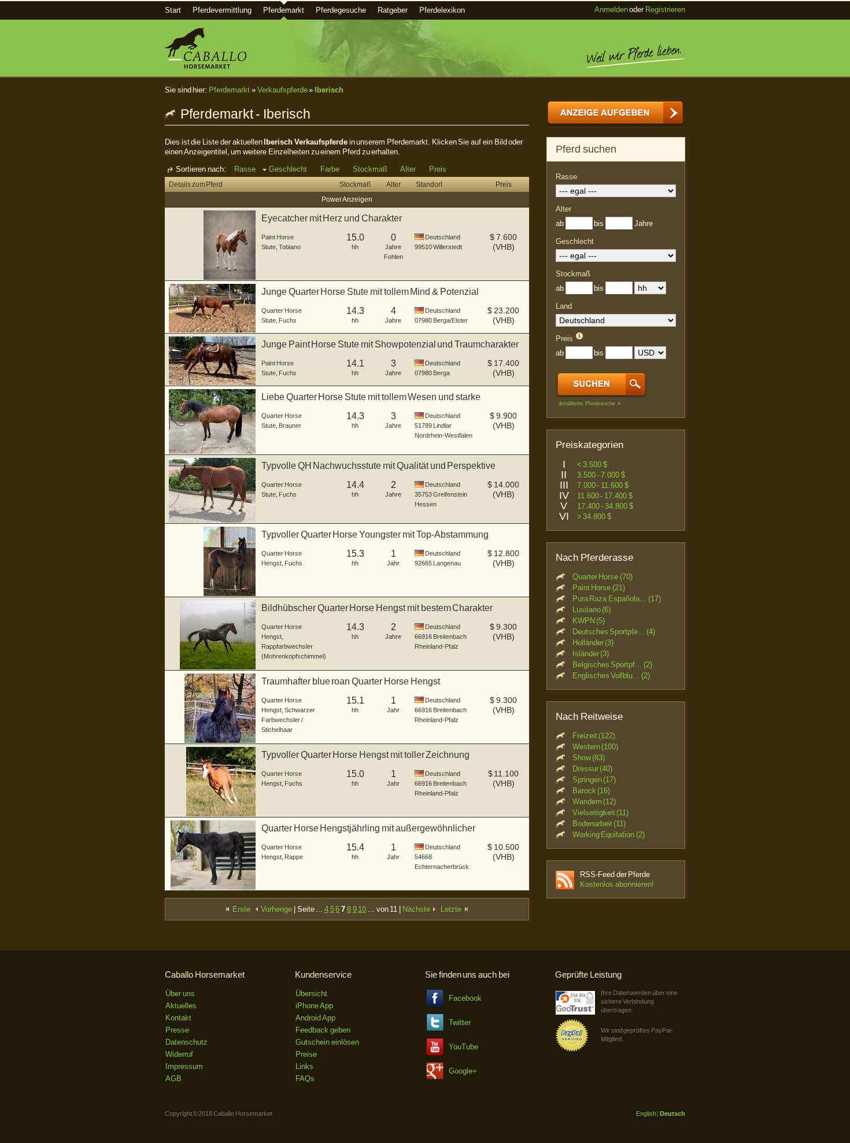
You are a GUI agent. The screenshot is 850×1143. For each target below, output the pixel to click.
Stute (268, 246)
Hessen (426, 504)
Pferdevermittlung (222, 10)
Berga (441, 372)
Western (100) (595, 746)
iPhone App (314, 1005)
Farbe (329, 169)
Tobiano (290, 246)
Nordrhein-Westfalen (443, 435)
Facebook (465, 998)
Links (304, 1066)
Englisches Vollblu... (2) (611, 675)
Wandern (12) (594, 801)
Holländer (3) (593, 642)
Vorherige (276, 909)
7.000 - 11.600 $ (603, 485)
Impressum (184, 1066)
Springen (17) (594, 779)
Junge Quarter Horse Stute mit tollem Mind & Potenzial (370, 292)
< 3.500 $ (592, 464)
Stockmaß (370, 169)
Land (564, 306)
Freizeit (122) (594, 735)
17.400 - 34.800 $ (605, 506)
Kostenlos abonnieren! (617, 884)
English (646, 1113)
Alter (408, 169)
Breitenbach (450, 636)
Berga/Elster (450, 320)
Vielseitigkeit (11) (600, 812)
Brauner (290, 425)
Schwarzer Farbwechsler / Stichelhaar (288, 719)
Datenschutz (186, 1042)
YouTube (463, 1046)
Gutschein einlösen (327, 1042)
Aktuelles (181, 1005)
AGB (173, 1078)
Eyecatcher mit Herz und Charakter (331, 218)
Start (173, 10)
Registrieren (665, 9)
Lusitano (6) (591, 609)
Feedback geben (322, 1030)
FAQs (305, 1078)
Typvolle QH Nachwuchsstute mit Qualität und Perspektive (378, 466)
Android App (315, 1017)
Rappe (293, 856)
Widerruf (179, 1054)
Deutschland (442, 237)
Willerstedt (447, 246)
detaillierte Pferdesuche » (589, 403)
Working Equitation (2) (608, 834)
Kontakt (178, 1017)
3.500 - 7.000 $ (601, 475)
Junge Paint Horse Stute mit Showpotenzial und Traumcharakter (390, 344)
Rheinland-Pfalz (437, 646)
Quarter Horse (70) (602, 576)
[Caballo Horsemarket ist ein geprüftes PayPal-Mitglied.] (572, 1049)
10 (362, 909)
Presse (177, 1030)
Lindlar (442, 425)
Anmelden (611, 9)
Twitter (460, 1022)
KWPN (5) (588, 620)
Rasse (245, 169)
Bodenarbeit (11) (599, 823)
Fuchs (288, 320)
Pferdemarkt (283, 10)
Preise (306, 1054)
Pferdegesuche (341, 10)
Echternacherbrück (442, 866)
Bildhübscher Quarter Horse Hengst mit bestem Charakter (377, 608)
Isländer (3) (590, 653)
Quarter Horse (281, 310)
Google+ (463, 1071)
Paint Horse (277, 237)
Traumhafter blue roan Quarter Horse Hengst (350, 681)
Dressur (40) (592, 768)
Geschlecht (288, 169)
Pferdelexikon (442, 10)
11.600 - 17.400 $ (605, 495)
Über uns (180, 993)
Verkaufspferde (282, 90)
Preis (437, 169)
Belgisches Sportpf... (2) (612, 664)
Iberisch (329, 90)
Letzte (452, 909)
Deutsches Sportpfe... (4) (613, 631)
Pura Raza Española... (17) (616, 598)
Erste (240, 909)
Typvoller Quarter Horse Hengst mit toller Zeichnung (365, 755)
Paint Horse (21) (598, 587)
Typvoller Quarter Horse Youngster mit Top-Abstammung (375, 534)
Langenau (447, 563)
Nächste (417, 909)
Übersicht (311, 993)
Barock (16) (591, 790)
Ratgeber (393, 10)
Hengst (271, 563)
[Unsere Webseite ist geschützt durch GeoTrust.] (575, 1012)
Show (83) (588, 757)
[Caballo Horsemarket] (205, 66)
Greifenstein (450, 494)
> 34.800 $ (594, 516)
